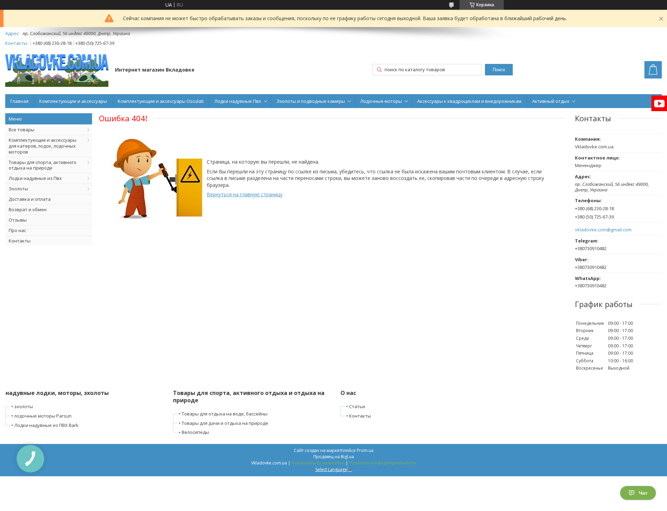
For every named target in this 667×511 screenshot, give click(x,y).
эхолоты (23, 406)
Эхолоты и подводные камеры (311, 101)
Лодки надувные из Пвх (35, 178)
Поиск (499, 69)
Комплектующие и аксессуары (73, 101)
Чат (643, 493)
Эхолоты (18, 189)
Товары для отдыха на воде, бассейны (224, 414)
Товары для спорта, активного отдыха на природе (42, 165)
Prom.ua (365, 450)
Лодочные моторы (381, 101)
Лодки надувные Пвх (237, 101)
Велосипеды (195, 432)
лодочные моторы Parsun (43, 416)
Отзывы (18, 220)
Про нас (17, 230)
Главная (19, 101)
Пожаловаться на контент (318, 463)
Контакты (20, 241)
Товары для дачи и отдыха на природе (225, 423)
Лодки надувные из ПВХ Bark (46, 425)
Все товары (21, 129)
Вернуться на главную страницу (244, 194)
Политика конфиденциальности (382, 463)
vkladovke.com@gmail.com (603, 230)
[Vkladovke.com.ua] (56, 70)
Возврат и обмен (28, 209)
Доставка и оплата (30, 199)
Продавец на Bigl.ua (333, 457)
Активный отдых (550, 101)
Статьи (357, 406)
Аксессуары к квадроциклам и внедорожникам (469, 101)
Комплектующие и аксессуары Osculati (161, 101)
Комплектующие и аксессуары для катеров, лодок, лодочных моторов (42, 146)
